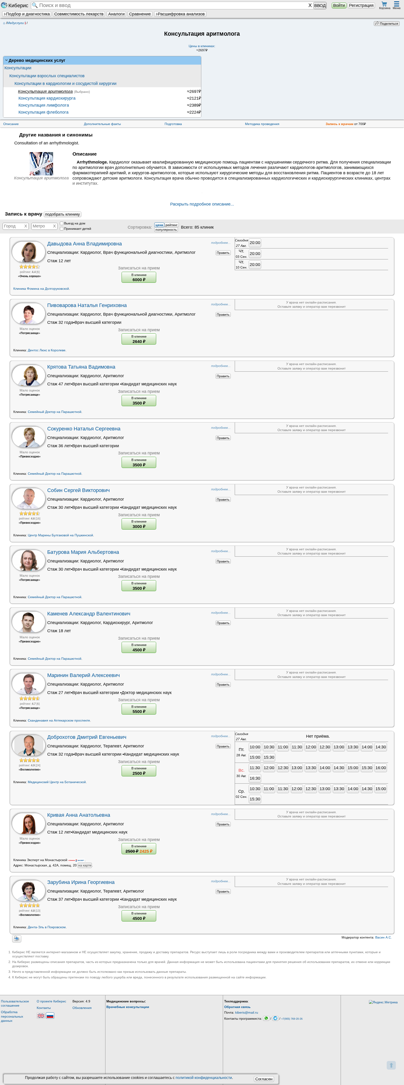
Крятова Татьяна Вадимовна (81, 367)
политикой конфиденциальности (204, 1078)
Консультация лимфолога (43, 105)
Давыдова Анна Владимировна (84, 244)
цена (159, 225)
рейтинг (171, 225)
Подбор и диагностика (28, 14)
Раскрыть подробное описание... (202, 204)
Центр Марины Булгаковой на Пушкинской (60, 535)
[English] (41, 1015)
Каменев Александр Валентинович (88, 614)
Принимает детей (77, 228)
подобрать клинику (62, 214)
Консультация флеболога (43, 112)
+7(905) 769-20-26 (292, 1018)
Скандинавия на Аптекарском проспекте (59, 720)
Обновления (82, 1008)
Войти (339, 5)
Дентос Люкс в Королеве (46, 350)
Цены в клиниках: (202, 48)
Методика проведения (262, 124)
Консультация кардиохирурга (46, 98)
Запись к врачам (339, 124)
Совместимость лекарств (79, 14)
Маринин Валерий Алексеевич (83, 675)
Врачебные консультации (127, 1007)
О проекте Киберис (51, 1001)
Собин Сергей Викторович (78, 490)
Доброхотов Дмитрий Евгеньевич (86, 737)
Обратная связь (237, 1007)
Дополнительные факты (102, 124)
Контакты (44, 1008)
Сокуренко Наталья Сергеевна (83, 429)
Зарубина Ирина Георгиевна (81, 882)
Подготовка (173, 124)
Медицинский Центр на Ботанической (57, 782)
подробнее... (221, 242)
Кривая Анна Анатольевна (78, 815)
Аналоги (116, 14)
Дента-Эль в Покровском (47, 927)
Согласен (263, 1079)
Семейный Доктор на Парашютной (54, 412)
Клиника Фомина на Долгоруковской (41, 288)
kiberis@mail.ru (246, 1012)
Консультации (17, 68)
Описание (11, 124)
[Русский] (50, 1015)
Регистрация (361, 5)
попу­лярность (166, 229)
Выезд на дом (74, 223)
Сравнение (140, 14)
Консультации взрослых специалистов (47, 75)
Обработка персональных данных (12, 1016)
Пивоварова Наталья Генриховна (87, 305)
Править (223, 253)
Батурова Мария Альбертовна (83, 552)
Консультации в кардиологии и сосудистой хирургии (65, 83)
